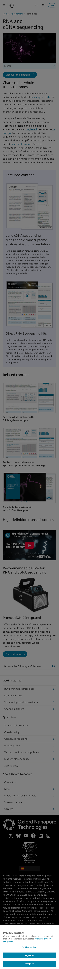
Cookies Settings (29, 947)
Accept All (29, 963)
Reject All (29, 955)
